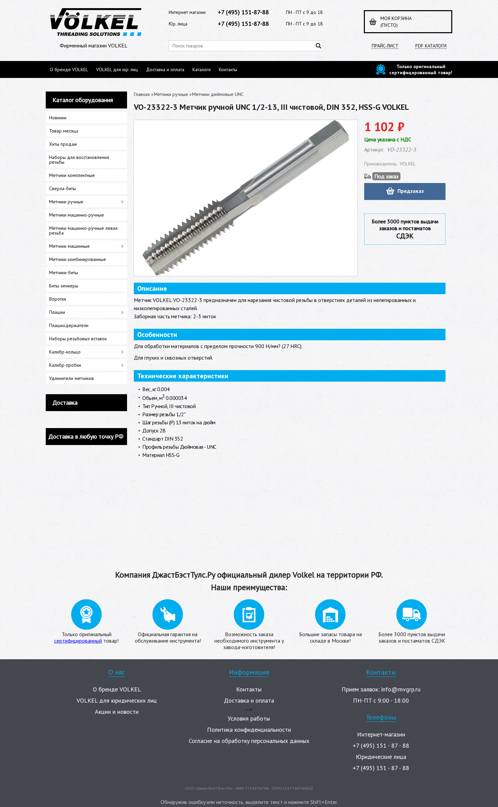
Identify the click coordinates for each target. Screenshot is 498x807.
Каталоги (201, 69)
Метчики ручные (171, 94)
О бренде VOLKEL (69, 69)
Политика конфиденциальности (249, 729)
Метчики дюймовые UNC (218, 94)
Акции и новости (117, 711)
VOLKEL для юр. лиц (117, 69)
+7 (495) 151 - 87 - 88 (381, 745)
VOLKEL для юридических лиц (117, 700)
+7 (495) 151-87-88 (243, 12)
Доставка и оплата (165, 69)
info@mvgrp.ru (400, 689)
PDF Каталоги (431, 46)
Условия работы (249, 718)
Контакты (228, 69)
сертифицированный (78, 640)
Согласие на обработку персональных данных (249, 741)
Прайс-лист (385, 46)
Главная (142, 94)
